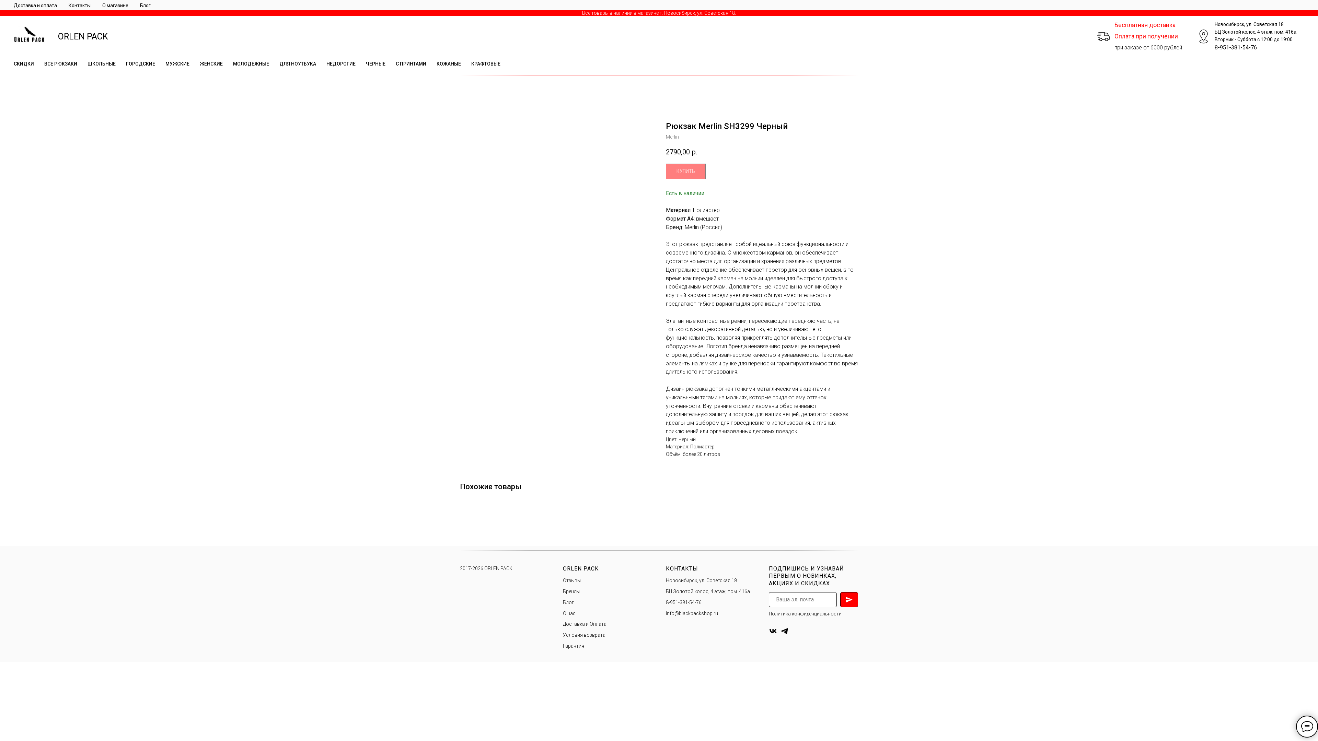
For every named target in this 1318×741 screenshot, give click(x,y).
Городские (140, 64)
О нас (569, 613)
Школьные (102, 64)
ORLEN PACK (83, 37)
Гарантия (573, 646)
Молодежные (251, 64)
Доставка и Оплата (584, 624)
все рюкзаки (60, 64)
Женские (211, 64)
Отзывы (572, 580)
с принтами (411, 64)
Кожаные (449, 64)
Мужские (177, 64)
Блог (145, 5)
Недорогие (341, 64)
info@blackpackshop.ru (692, 613)
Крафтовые (485, 64)
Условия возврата (584, 635)
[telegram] (784, 631)
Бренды (571, 591)
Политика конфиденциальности (805, 613)
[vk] (773, 631)
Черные (375, 64)
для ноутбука (297, 64)
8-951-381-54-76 (1236, 47)
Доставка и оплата (35, 5)
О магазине (115, 5)
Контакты (80, 5)
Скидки (24, 64)
